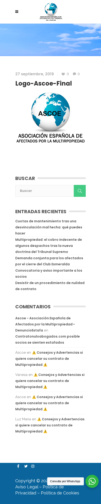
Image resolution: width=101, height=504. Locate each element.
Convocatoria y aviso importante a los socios (48, 273)
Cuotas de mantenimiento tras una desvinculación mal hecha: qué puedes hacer (48, 227)
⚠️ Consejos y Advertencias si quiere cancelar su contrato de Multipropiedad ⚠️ (49, 358)
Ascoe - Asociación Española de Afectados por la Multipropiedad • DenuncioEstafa (45, 324)
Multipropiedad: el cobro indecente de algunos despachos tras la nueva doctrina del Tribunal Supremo (48, 245)
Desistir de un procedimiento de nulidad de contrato (50, 286)
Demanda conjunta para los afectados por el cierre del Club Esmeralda (49, 261)
